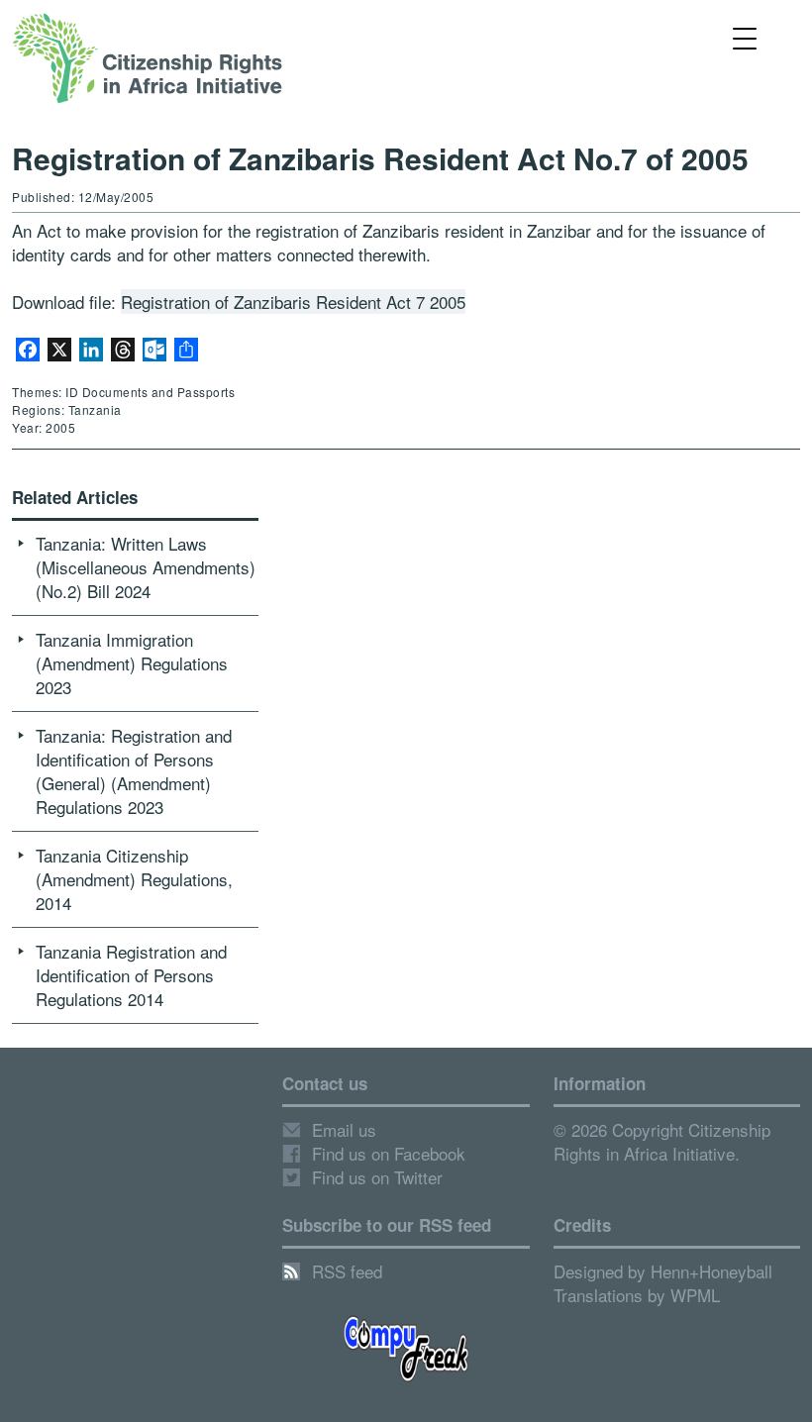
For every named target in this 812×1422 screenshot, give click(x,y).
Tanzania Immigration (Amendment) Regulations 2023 (132, 663)
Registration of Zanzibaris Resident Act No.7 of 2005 (380, 158)
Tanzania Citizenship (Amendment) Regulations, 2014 (134, 879)
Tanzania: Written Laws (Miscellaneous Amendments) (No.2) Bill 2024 (145, 567)
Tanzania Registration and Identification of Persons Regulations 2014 (131, 975)
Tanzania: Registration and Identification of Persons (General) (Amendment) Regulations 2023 (134, 771)
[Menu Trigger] (744, 37)
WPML (695, 1294)
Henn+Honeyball (711, 1271)
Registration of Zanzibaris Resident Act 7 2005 (293, 301)
